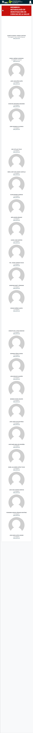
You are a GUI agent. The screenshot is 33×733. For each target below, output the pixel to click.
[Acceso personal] (31, 1)
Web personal (16, 38)
